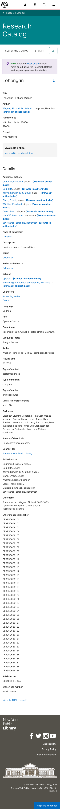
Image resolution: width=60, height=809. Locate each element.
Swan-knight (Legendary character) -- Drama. (27, 282)
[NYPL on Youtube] (53, 736)
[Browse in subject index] (27, 278)
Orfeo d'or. (8, 268)
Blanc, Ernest (9, 200)
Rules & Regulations (46, 754)
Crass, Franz (9, 211)
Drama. (6, 300)
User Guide (33, 63)
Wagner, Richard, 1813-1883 (17, 108)
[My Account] (25, 5)
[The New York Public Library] (4, 5)
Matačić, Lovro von (13, 215)
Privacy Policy (49, 749)
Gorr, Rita (7, 188)
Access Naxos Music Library (17, 453)
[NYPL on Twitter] (39, 736)
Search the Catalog (16, 50)
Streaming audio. (11, 296)
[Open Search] (44, 5)
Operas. (7, 278)
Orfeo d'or (8, 257)
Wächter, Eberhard (12, 204)
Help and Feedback (47, 805)
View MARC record (14, 700)
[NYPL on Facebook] (31, 736)
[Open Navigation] (54, 5)
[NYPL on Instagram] (46, 736)
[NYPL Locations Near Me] (35, 5)
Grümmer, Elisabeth (13, 181)
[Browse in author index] (16, 111)
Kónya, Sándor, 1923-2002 (17, 192)
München (7, 236)
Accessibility (49, 743)
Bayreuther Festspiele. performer (20, 222)
